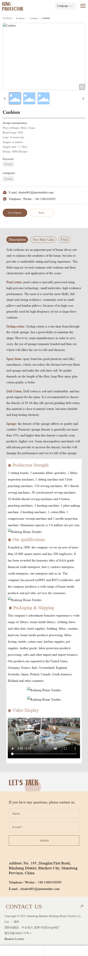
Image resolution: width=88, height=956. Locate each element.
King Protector (12, 7)
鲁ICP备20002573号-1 (18, 933)
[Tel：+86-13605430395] (66, 951)
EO (17, 921)
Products (20, 18)
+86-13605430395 (45, 199)
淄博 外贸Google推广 (47, 927)
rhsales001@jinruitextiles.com (35, 192)
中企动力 (27, 927)
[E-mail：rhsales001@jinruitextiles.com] (22, 951)
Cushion (34, 18)
